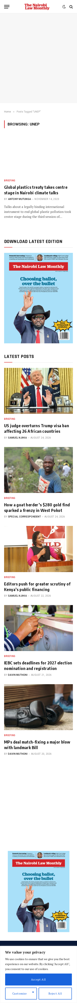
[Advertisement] (38, 58)
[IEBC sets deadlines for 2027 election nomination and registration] (38, 628)
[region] (38, 974)
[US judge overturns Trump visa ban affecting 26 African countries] (38, 391)
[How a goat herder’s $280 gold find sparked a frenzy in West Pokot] (38, 470)
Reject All (55, 993)
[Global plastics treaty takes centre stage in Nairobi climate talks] (38, 155)
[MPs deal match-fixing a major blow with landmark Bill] (38, 707)
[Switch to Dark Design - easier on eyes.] (64, 7)
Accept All (38, 979)
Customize (19, 993)
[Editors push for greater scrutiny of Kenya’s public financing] (38, 549)
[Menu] (6, 6)
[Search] (71, 6)
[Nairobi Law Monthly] (37, 6)
